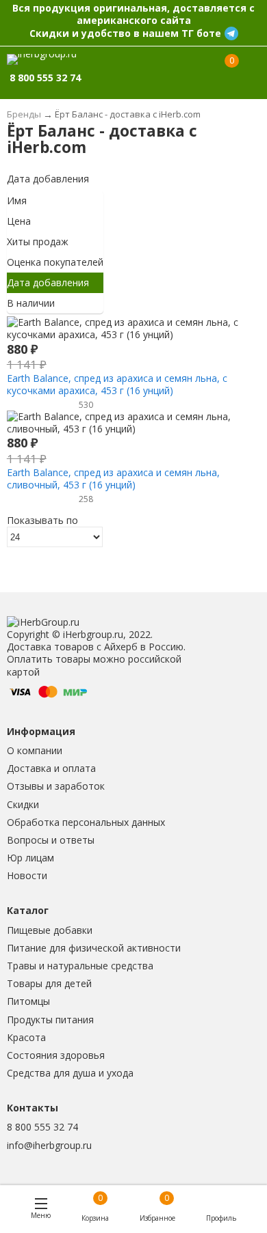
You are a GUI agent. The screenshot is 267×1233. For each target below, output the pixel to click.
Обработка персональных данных (86, 822)
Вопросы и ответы (50, 839)
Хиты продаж (37, 241)
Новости (27, 875)
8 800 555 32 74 (42, 1126)
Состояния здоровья (56, 1055)
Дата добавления (48, 178)
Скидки (23, 804)
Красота (26, 1037)
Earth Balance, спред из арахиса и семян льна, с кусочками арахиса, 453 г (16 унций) (117, 384)
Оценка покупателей (55, 261)
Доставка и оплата (51, 768)
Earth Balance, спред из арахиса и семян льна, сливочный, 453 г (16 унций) (113, 478)
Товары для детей (49, 983)
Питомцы (28, 1001)
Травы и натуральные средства (80, 965)
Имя (17, 200)
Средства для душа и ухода (70, 1072)
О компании (34, 750)
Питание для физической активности (94, 947)
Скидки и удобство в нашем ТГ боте (125, 33)
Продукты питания (50, 1019)
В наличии (31, 302)
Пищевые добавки (49, 930)
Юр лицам (30, 857)
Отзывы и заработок (56, 785)
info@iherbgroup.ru (49, 1145)
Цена (19, 220)
